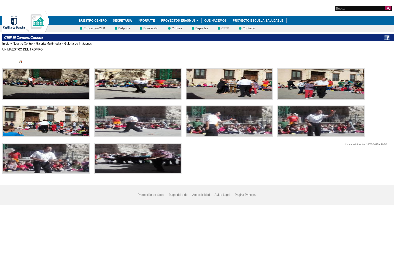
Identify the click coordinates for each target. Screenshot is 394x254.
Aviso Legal (222, 194)
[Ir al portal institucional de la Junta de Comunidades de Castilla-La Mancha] (19, 30)
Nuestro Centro (93, 20)
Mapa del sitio (178, 194)
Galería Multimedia (48, 43)
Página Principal (245, 194)
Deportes (201, 28)
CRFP (225, 28)
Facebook (387, 37)
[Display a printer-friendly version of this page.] (20, 61)
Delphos (124, 28)
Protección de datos (151, 194)
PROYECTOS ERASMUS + (179, 20)
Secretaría (122, 20)
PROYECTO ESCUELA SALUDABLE (258, 20)
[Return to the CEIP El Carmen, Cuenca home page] (37, 30)
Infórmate (146, 20)
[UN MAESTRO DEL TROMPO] (45, 84)
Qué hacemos (215, 20)
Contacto (249, 28)
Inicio (5, 43)
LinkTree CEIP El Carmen (377, 37)
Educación (150, 28)
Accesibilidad (201, 194)
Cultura (177, 28)
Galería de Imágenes (78, 43)
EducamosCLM (94, 28)
